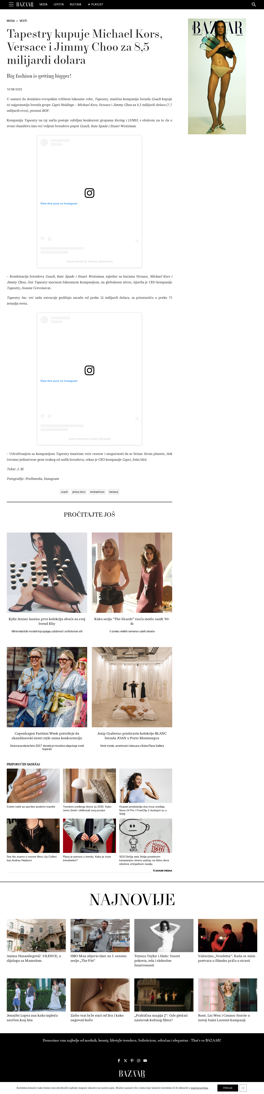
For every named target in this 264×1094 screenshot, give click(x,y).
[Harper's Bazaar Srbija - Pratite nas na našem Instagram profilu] (138, 1060)
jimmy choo (78, 491)
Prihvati (227, 1088)
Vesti (23, 20)
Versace (113, 491)
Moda (44, 4)
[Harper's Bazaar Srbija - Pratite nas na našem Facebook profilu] (119, 1060)
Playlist (97, 4)
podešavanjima (199, 1088)
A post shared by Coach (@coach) (90, 438)
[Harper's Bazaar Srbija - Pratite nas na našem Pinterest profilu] (132, 1060)
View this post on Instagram (58, 203)
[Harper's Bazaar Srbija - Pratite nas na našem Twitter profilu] (125, 1060)
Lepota (59, 4)
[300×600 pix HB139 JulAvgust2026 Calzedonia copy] (217, 76)
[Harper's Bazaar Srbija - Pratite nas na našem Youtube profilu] (145, 1060)
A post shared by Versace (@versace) (89, 261)
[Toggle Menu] (11, 4)
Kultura (75, 4)
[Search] (254, 5)
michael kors (97, 491)
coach (64, 491)
